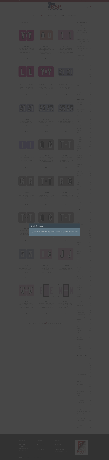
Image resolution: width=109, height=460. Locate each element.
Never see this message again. (54, 237)
